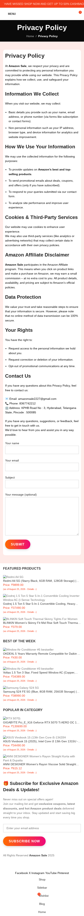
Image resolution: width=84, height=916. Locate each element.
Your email (12, 460)
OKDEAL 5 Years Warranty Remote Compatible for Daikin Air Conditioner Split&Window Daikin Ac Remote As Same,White (42, 654)
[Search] (73, 14)
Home (30, 36)
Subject (10, 477)
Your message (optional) (21, 494)
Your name (12, 443)
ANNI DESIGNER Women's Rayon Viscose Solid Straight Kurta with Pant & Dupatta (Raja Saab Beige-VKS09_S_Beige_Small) (39, 764)
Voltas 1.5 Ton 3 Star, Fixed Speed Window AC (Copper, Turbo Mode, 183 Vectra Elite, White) (39, 673)
